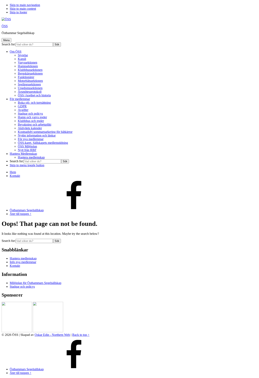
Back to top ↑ (80, 334)
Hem (13, 172)
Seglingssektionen (29, 84)
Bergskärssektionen (30, 73)
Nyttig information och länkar (37, 135)
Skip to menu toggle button (27, 165)
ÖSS (5, 26)
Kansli (22, 59)
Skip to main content (23, 8)
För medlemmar (20, 99)
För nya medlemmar (31, 139)
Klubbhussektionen (30, 70)
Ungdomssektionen (30, 88)
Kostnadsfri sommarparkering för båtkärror (45, 131)
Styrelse (23, 55)
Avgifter (23, 110)
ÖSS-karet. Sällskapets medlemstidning (43, 142)
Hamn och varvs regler (32, 117)
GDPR (22, 106)
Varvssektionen (27, 62)
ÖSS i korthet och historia (34, 95)
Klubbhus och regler (31, 121)
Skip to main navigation (25, 5)
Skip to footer (18, 12)
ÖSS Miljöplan (27, 146)
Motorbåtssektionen (30, 80)
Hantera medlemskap (31, 157)
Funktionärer (26, 77)
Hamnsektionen (28, 66)
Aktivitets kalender (30, 128)
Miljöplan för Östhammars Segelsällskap (35, 283)
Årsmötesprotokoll (29, 91)
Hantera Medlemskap (23, 153)
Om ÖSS (15, 51)
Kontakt (15, 175)
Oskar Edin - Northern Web (52, 334)
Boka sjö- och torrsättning (34, 102)
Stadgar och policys (30, 113)
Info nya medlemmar (23, 262)
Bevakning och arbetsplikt (34, 124)
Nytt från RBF (27, 150)
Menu (6, 40)
